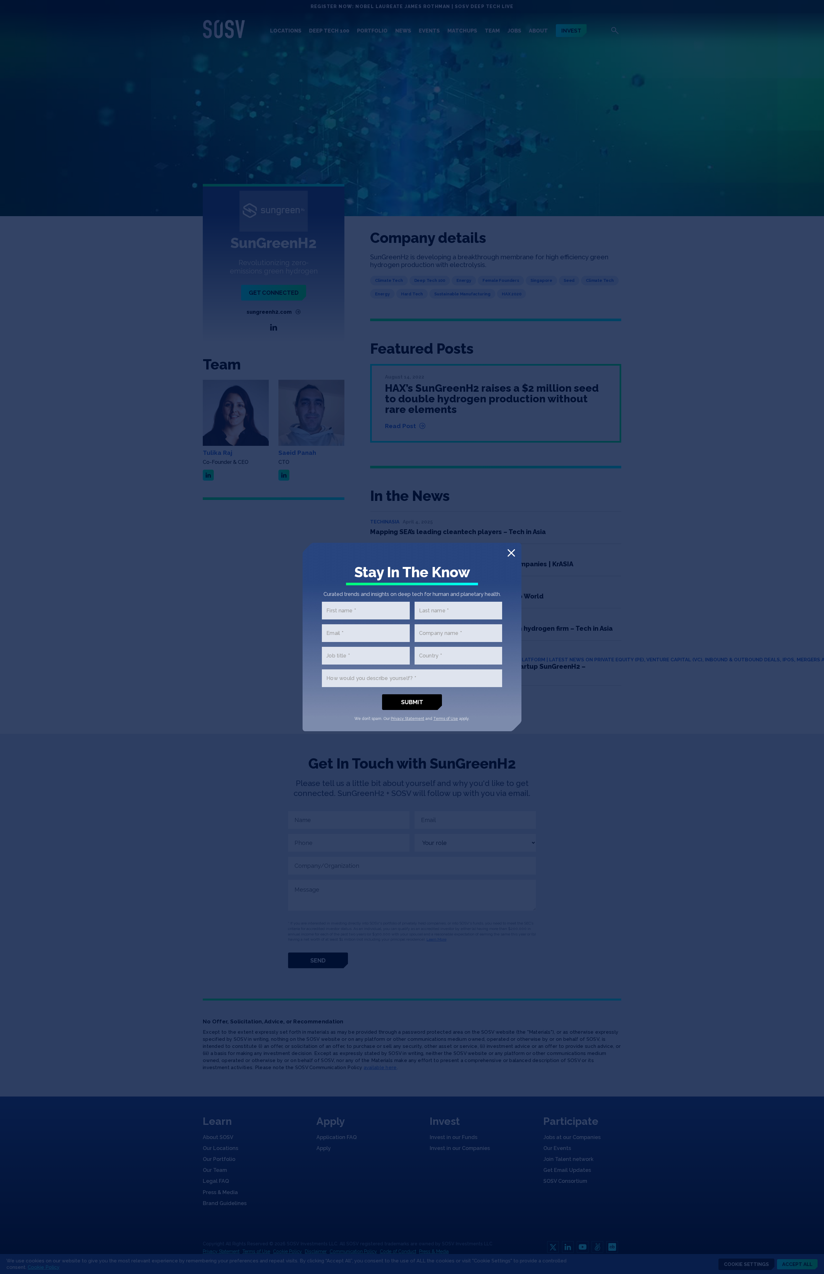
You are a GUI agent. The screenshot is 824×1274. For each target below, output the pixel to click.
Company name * (440, 633)
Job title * (338, 656)
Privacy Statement (407, 718)
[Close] (511, 553)
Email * (334, 633)
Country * (430, 656)
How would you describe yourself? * (371, 678)
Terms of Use (445, 718)
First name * (341, 611)
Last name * (434, 611)
